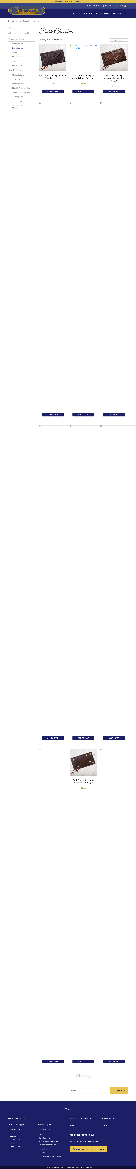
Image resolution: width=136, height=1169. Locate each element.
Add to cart (52, 91)
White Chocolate (18, 65)
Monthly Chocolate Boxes (21, 88)
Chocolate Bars (18, 84)
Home (10, 21)
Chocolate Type (20, 21)
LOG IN (108, 6)
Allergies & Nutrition (88, 13)
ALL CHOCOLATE (19, 33)
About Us (122, 13)
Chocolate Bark (18, 75)
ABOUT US (74, 1125)
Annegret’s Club (108, 13)
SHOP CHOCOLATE (16, 1118)
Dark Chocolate (18, 48)
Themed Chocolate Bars (21, 92)
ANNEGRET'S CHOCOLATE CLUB (90, 1149)
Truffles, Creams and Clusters (20, 106)
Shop (73, 13)
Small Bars (19, 101)
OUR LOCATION (93, 6)
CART (122, 6)
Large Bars (19, 97)
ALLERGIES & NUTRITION (80, 1118)
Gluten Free (16, 52)
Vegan (14, 61)
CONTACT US (106, 1125)
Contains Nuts (17, 44)
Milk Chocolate (17, 57)
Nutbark (18, 79)
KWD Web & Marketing (83, 1167)
